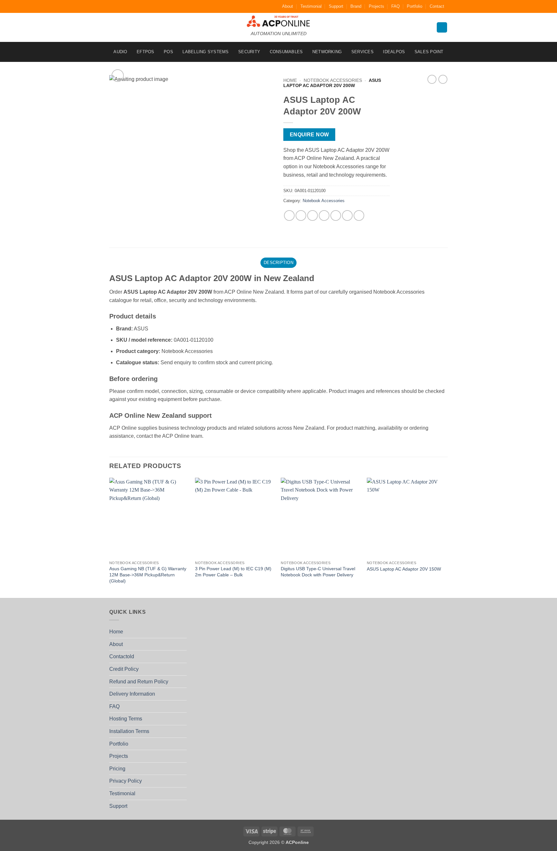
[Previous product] (442, 79)
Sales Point (429, 51)
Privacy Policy (125, 781)
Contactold (121, 656)
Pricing (117, 768)
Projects (376, 6)
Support (336, 6)
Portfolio (414, 6)
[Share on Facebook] (289, 215)
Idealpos (394, 51)
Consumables (286, 51)
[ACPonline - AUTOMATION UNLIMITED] (278, 21)
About (287, 6)
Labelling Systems (205, 51)
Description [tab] (278, 262)
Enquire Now (309, 134)
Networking (327, 51)
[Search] (442, 27)
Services (362, 51)
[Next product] (431, 79)
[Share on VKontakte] (335, 215)
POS (168, 51)
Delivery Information (132, 694)
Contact (437, 6)
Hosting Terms (125, 718)
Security (249, 51)
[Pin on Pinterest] (324, 215)
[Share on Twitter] (301, 215)
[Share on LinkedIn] (347, 215)
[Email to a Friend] (312, 215)
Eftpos (145, 51)
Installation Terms (129, 731)
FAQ (395, 6)
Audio (120, 51)
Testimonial (311, 6)
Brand (355, 6)
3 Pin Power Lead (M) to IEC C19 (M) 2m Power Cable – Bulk (233, 571)
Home (290, 80)
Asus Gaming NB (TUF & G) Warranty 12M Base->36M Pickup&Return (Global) (147, 574)
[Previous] (109, 537)
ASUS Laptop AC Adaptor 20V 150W (404, 569)
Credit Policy (124, 669)
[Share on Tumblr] (359, 215)
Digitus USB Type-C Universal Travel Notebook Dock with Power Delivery (318, 571)
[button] (118, 75)
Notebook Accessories (333, 80)
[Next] (446, 537)
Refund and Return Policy (138, 681)
